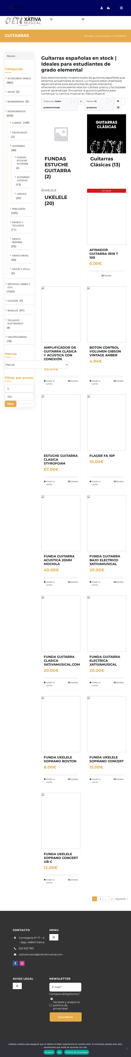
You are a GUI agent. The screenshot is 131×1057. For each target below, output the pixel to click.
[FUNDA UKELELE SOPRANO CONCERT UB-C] (60, 821)
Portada (88, 36)
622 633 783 (26, 948)
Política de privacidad (77, 1052)
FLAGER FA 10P (102, 456)
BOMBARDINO (16, 101)
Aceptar (49, 1052)
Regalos (13, 310)
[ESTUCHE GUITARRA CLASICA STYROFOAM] (60, 423)
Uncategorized (17, 336)
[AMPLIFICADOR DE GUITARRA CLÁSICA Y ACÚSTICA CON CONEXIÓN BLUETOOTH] (60, 314)
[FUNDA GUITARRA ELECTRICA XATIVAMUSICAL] (106, 624)
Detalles (108, 275)
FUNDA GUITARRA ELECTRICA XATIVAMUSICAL (104, 660)
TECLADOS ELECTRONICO (15, 322)
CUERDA (16, 122)
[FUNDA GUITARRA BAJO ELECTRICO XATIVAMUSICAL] (106, 523)
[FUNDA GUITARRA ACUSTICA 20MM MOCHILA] (60, 523)
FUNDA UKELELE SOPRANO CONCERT (106, 759)
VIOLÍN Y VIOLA (21, 269)
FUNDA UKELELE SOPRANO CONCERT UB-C (61, 858)
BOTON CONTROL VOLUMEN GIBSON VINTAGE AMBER (105, 351)
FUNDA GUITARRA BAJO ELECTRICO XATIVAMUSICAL (104, 560)
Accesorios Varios (19, 78)
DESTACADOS (19, 132)
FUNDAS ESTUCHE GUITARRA (22, 160)
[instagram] (22, 963)
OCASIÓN (13, 300)
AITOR (11, 91)
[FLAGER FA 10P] (106, 423)
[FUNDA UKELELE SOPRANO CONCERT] (106, 724)
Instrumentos (103, 36)
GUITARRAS (18, 145)
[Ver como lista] (118, 107)
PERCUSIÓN (18, 208)
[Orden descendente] (80, 101)
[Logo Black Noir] (14, 6)
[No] (127, 1048)
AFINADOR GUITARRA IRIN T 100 (103, 253)
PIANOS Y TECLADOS (18, 224)
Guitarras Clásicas (23, 178)
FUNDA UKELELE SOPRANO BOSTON (60, 759)
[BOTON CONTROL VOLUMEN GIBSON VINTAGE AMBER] (106, 314)
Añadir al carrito (50, 382)
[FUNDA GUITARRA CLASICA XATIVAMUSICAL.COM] (60, 624)
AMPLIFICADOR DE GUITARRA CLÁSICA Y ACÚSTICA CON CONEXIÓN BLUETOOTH (60, 355)
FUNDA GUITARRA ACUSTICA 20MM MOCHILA (59, 560)
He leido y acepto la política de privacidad (66, 1005)
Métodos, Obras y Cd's (19, 285)
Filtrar (10, 404)
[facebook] (15, 963)
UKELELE (21, 193)
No (59, 1052)
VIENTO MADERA (17, 240)
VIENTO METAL (20, 255)
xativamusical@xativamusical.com (41, 954)
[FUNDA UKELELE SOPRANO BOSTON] (60, 724)
